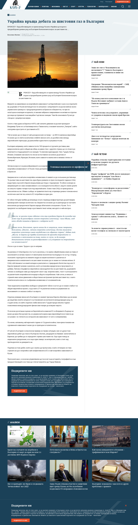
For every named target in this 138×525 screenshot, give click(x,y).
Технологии (91, 6)
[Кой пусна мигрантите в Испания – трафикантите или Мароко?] (111, 436)
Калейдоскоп (103, 6)
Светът (65, 6)
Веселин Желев (14, 35)
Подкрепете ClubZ (123, 1)
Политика (45, 6)
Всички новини (33, 6)
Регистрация (108, 1)
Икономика (56, 6)
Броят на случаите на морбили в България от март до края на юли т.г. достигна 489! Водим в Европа (24, 452)
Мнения (114, 6)
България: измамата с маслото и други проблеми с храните (110, 485)
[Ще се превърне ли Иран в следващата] (27, 471)
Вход (101, 1)
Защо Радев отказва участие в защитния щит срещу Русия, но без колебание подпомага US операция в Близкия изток (69, 486)
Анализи (12, 15)
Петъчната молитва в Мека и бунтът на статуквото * (68, 451)
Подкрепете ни (19, 391)
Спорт (73, 6)
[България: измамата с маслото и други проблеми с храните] (111, 471)
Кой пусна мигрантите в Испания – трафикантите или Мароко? (108, 451)
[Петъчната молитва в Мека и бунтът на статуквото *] (69, 436)
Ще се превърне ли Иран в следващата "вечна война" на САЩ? (25, 485)
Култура (81, 6)
